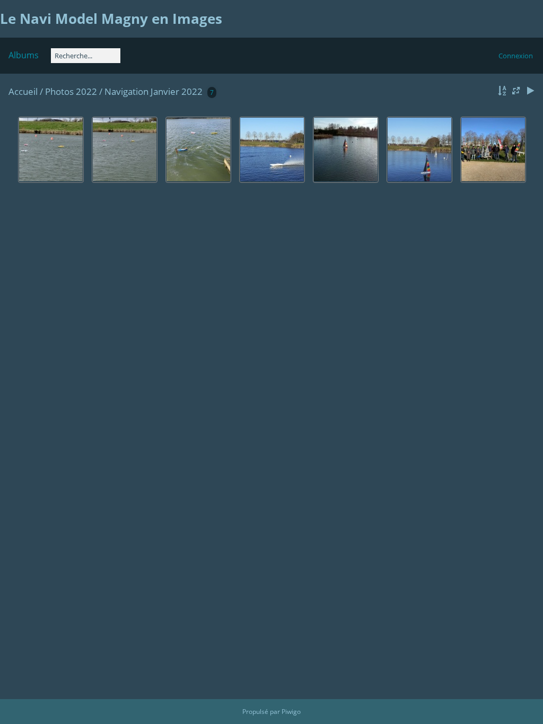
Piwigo (291, 711)
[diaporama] (530, 91)
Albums (23, 55)
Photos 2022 (71, 91)
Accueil (23, 91)
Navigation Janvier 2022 (153, 91)
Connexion (515, 55)
